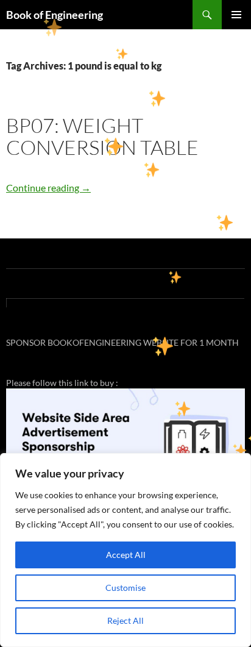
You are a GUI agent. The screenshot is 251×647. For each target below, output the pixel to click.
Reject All (125, 620)
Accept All (126, 554)
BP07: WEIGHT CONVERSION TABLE (102, 136)
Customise (125, 587)
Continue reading (48, 187)
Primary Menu (236, 14)
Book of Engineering (54, 14)
